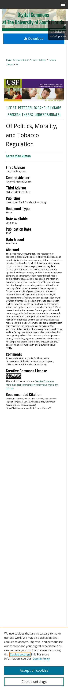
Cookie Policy (41, 659)
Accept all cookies (34, 670)
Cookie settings (20, 654)
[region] (34, 658)
